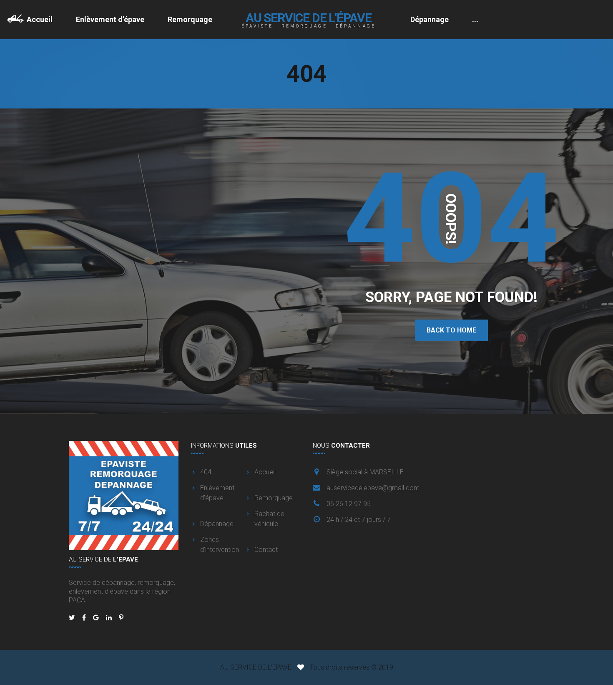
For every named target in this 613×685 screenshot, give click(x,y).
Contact (266, 550)
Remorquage (190, 19)
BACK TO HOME (451, 330)
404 (205, 472)
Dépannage (429, 19)
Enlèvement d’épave (110, 19)
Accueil (40, 19)
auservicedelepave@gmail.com (373, 488)
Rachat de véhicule (269, 519)
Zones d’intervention (219, 545)
